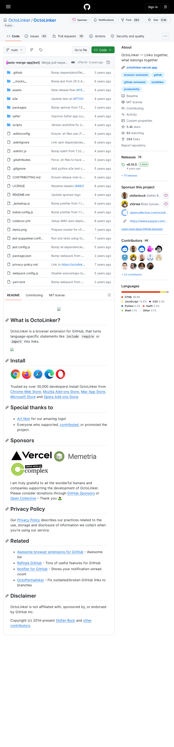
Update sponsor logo (65, 194)
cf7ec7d (82, 62)
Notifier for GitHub (32, 569)
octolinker (158, 82)
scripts (17, 125)
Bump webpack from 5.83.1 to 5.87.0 (77, 256)
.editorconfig (21, 133)
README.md (21, 194)
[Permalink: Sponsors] (7, 440)
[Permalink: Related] (7, 541)
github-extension (135, 82)
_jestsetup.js (21, 203)
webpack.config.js (25, 273)
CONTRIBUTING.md (27, 177)
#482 (79, 186)
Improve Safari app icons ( (69, 116)
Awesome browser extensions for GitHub (50, 552)
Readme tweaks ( (63, 186)
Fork (132, 19)
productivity (131, 89)
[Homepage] (87, 6)
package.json (22, 256)
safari (16, 116)
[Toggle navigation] (8, 6)
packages (19, 107)
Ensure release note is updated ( (73, 177)
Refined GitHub (29, 563)
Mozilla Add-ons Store (61, 391)
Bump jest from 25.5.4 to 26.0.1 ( (74, 81)
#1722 (78, 98)
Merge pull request (55, 62)
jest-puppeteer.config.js (29, 238)
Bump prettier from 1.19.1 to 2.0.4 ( (75, 203)
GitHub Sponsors (81, 493)
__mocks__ (20, 81)
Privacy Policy (28, 520)
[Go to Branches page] (31, 49)
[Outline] (109, 295)
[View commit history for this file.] (108, 62)
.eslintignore (21, 142)
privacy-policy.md (25, 264)
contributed (69, 424)
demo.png (20, 229)
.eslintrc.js (19, 151)
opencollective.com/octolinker (150, 212)
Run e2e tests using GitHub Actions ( (76, 238)
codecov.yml (21, 221)
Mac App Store (93, 391)
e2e (15, 98)
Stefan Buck (65, 620)
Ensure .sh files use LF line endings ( (76, 133)
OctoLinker (19, 20)
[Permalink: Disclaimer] (7, 596)
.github (17, 72)
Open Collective (23, 498)
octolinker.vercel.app (141, 67)
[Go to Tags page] (40, 49)
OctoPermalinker (30, 580)
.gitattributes (21, 160)
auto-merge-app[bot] (24, 62)
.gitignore (19, 168)
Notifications (106, 19)
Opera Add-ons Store (61, 397)
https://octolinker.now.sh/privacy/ (85, 264)
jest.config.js (21, 247)
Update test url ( (62, 98)
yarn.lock (19, 282)
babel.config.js (23, 212)
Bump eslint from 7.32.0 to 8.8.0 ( (74, 151)
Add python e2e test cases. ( (71, 168)
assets (17, 90)
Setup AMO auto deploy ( (69, 221)
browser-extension (136, 74)
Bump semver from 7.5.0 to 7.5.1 (73, 107)
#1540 (81, 90)
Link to (56, 264)
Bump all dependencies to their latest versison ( (84, 247)
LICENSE (19, 186)
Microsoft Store (23, 397)
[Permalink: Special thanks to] (7, 408)
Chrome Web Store (25, 391)
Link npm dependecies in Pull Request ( (78, 142)
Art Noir (23, 418)
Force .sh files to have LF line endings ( (78, 160)
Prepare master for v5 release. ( (73, 229)
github (158, 74)
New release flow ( (64, 90)
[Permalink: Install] (7, 360)
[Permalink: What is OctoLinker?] (7, 320)
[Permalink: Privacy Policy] (7, 509)
